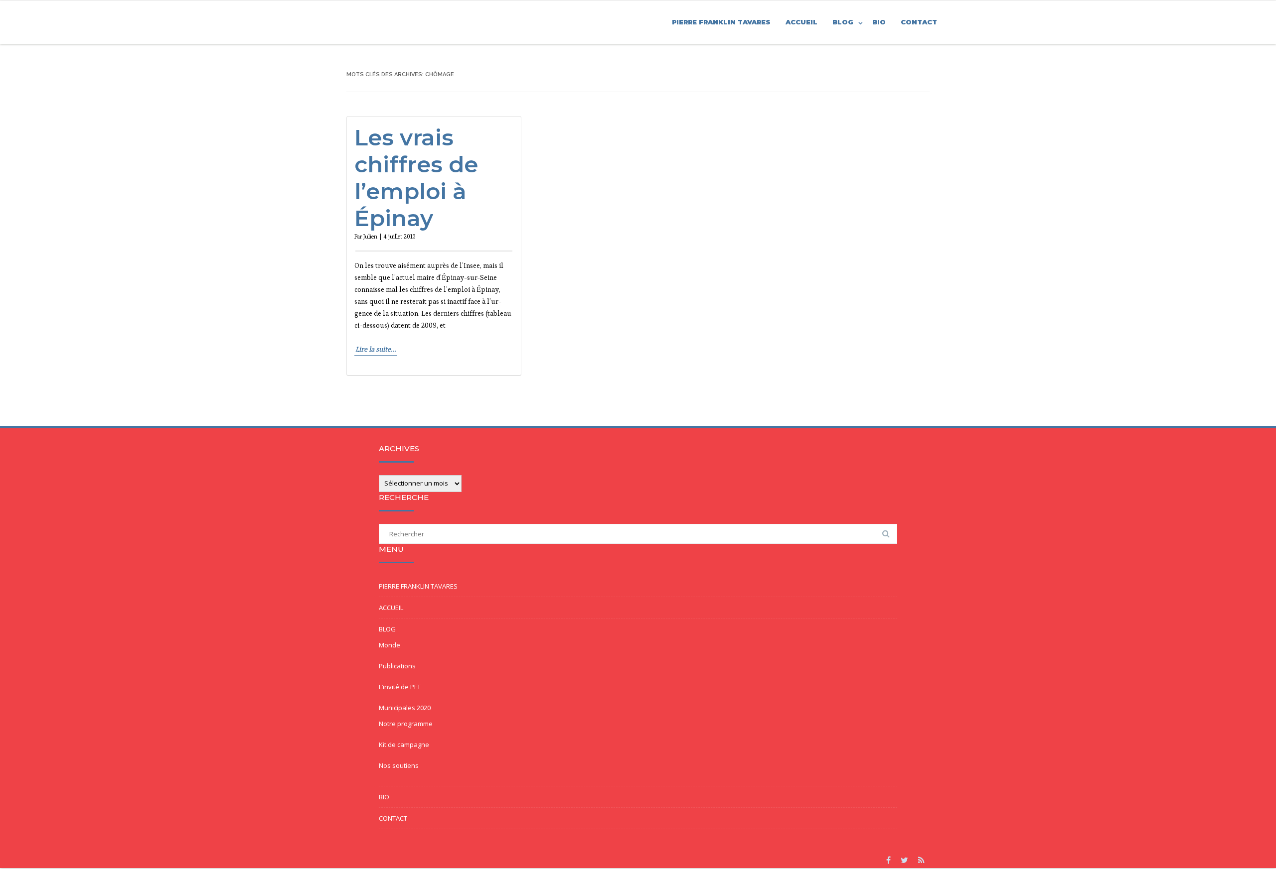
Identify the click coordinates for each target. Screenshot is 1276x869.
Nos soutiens (399, 765)
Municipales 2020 (405, 707)
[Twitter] (904, 860)
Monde (389, 644)
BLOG (842, 22)
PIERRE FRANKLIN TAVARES (721, 22)
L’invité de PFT (400, 686)
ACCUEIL (801, 22)
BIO (879, 22)
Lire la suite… (375, 349)
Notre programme (406, 723)
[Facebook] (888, 860)
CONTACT (919, 22)
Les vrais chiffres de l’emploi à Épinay (416, 178)
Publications (397, 665)
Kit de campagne (404, 744)
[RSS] (921, 860)
